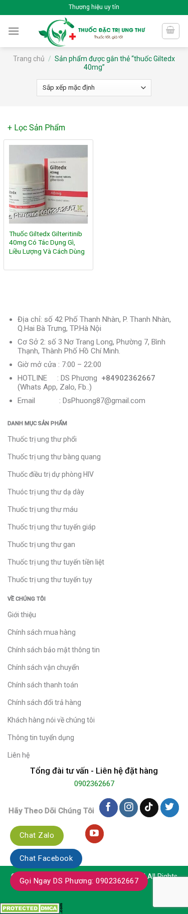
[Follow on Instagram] (128, 807)
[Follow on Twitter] (169, 807)
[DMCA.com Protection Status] (31, 907)
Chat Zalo (37, 835)
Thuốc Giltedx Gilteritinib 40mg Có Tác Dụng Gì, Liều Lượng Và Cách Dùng (47, 242)
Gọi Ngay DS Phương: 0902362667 (79, 880)
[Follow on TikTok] (149, 807)
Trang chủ (29, 59)
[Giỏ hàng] (171, 31)
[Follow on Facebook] (108, 807)
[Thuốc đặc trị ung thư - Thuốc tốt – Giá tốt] (92, 31)
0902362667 (94, 783)
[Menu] (14, 31)
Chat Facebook (46, 858)
